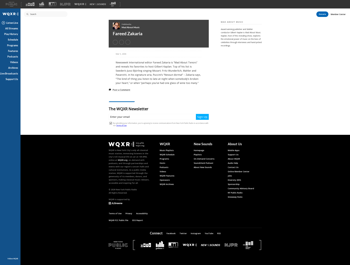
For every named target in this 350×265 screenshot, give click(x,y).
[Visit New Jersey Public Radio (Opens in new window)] (231, 245)
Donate (322, 14)
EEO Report (137, 220)
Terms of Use (115, 213)
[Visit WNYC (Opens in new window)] (30, 4)
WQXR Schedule (167, 154)
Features (13, 50)
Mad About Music (131, 27)
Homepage (199, 150)
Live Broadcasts (9, 73)
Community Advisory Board (241, 188)
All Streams (11, 28)
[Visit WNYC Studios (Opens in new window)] (52, 4)
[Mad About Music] (117, 26)
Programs (12, 45)
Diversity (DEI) (234, 180)
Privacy (129, 213)
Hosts (162, 163)
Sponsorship (234, 184)
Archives (13, 67)
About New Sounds (203, 167)
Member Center (338, 14)
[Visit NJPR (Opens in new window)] (65, 4)
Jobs (230, 175)
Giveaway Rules (235, 197)
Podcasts (12, 56)
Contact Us (233, 167)
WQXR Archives (167, 184)
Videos (14, 62)
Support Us (12, 79)
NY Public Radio (235, 192)
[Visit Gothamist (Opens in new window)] (41, 4)
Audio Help (233, 163)
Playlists (198, 154)
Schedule (13, 39)
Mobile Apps (233, 150)
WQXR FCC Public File (118, 220)
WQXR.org (122, 160)
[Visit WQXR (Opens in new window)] (80, 4)
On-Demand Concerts (204, 158)
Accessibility (142, 213)
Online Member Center (238, 171)
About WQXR (234, 158)
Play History (11, 34)
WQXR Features (167, 175)
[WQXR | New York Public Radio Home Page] (10, 14)
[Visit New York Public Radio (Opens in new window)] (118, 245)
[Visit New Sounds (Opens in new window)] (98, 4)
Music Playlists (167, 150)
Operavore (165, 180)
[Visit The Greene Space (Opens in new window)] (113, 4)
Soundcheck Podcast (203, 163)
